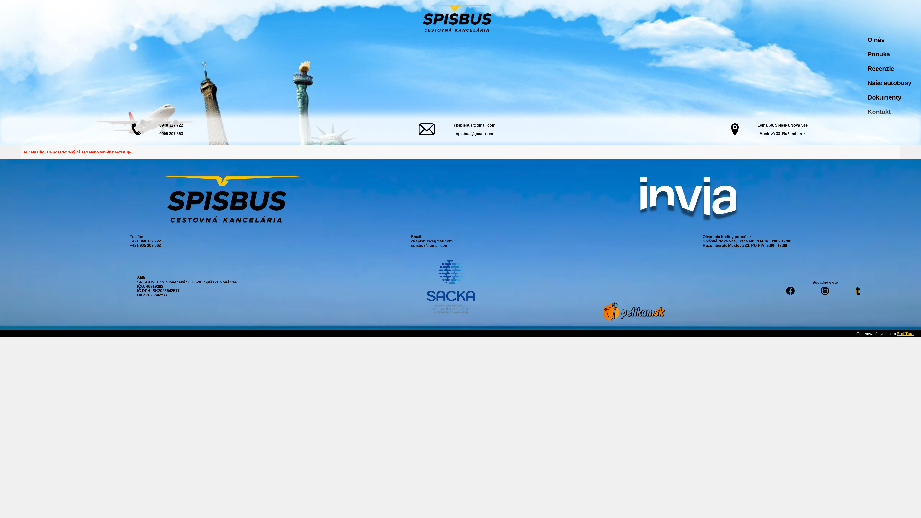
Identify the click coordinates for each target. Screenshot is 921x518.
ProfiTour (905, 334)
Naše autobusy (889, 83)
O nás (876, 39)
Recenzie (881, 68)
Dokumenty (884, 97)
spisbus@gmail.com (474, 134)
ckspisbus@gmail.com (474, 125)
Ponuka (879, 54)
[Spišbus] (460, 19)
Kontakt (879, 111)
